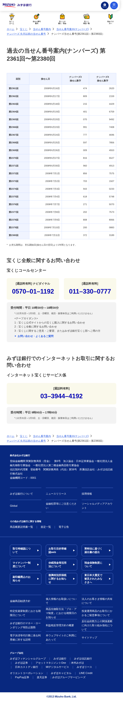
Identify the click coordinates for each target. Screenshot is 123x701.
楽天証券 (42, 677)
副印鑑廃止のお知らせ (22, 579)
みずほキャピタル (61, 673)
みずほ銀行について (21, 493)
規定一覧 (46, 527)
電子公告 (64, 527)
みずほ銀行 (59, 658)
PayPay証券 (22, 677)
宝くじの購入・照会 (62, 22)
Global (13, 505)
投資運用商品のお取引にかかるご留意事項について (97, 613)
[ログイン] (105, 5)
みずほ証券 (21, 662)
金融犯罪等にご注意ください (61, 505)
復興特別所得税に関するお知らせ (57, 579)
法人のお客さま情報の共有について (97, 601)
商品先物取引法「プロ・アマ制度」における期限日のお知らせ (61, 613)
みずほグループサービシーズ (69, 677)
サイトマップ (89, 637)
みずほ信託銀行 (83, 658)
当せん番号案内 (37, 22)
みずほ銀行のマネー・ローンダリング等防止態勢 (25, 625)
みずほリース (84, 667)
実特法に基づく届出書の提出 (93, 550)
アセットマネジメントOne (51, 662)
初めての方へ (110, 22)
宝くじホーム (11, 22)
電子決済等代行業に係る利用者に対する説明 (25, 637)
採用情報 (87, 493)
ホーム (10, 29)
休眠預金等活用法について (57, 564)
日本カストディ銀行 (26, 667)
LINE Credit (85, 673)
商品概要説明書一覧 (21, 527)
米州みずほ (77, 662)
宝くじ (24, 29)
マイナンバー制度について (22, 564)
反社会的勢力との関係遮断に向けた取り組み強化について (97, 625)
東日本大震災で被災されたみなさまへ (93, 579)
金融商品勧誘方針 (20, 601)
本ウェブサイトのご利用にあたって (61, 637)
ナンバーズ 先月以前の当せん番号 (26, 33)
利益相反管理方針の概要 (60, 625)
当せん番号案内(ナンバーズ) (72, 29)
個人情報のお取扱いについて (61, 601)
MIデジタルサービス (57, 667)
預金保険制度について (93, 564)
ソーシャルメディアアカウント (97, 505)
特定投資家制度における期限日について (25, 613)
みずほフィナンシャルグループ (28, 658)
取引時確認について (22, 550)
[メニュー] (114, 5)
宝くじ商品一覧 (86, 22)
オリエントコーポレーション (26, 673)
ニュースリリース (56, 493)
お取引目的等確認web (57, 550)
